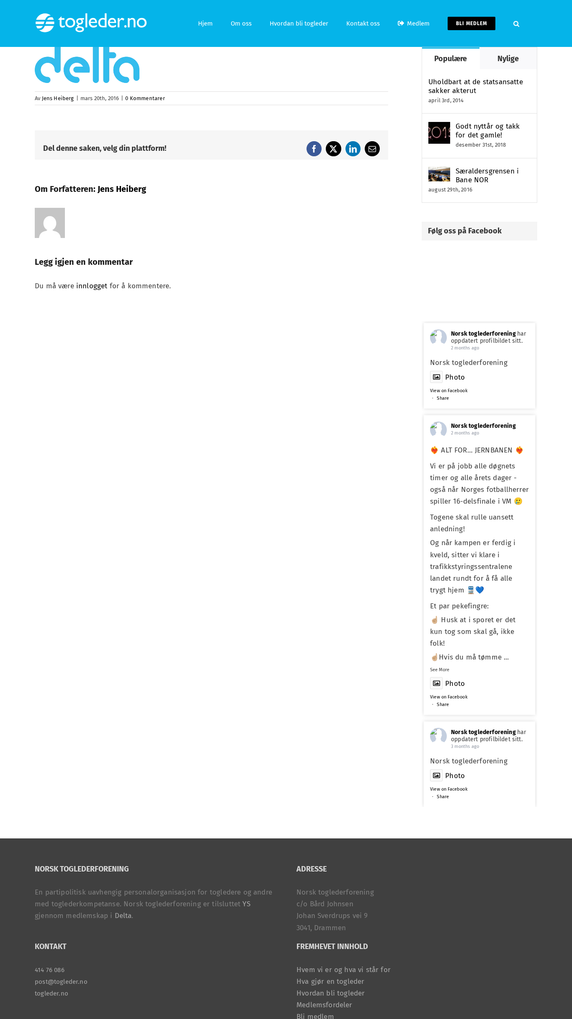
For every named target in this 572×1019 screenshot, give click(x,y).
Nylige (508, 58)
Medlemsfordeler (324, 1005)
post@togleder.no (61, 981)
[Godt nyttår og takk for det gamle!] (439, 127)
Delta (123, 915)
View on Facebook (449, 390)
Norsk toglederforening (483, 333)
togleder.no (51, 993)
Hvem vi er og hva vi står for (343, 969)
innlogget (92, 286)
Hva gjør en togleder (330, 981)
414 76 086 (49, 970)
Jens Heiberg (58, 98)
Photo (455, 377)
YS (246, 904)
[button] (516, 23)
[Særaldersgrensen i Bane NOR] (439, 172)
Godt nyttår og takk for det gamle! (488, 131)
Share (443, 398)
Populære (450, 58)
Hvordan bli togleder (330, 993)
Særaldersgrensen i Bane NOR (487, 175)
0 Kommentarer (145, 98)
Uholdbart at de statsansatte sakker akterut (475, 86)
